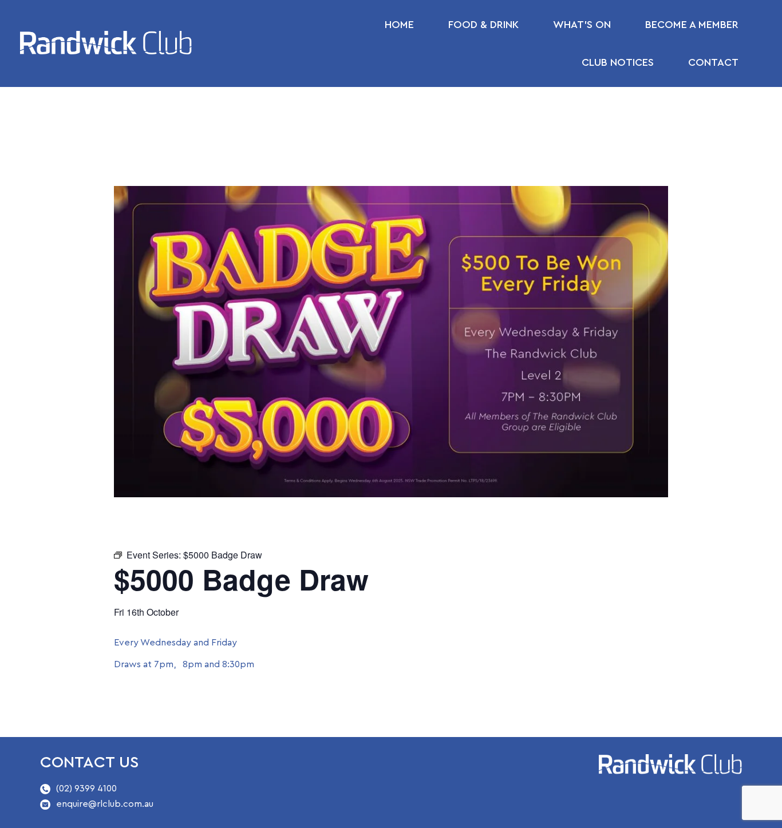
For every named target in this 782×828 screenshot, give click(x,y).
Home (399, 24)
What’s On (582, 24)
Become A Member (691, 24)
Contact (713, 62)
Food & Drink (483, 24)
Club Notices (618, 62)
